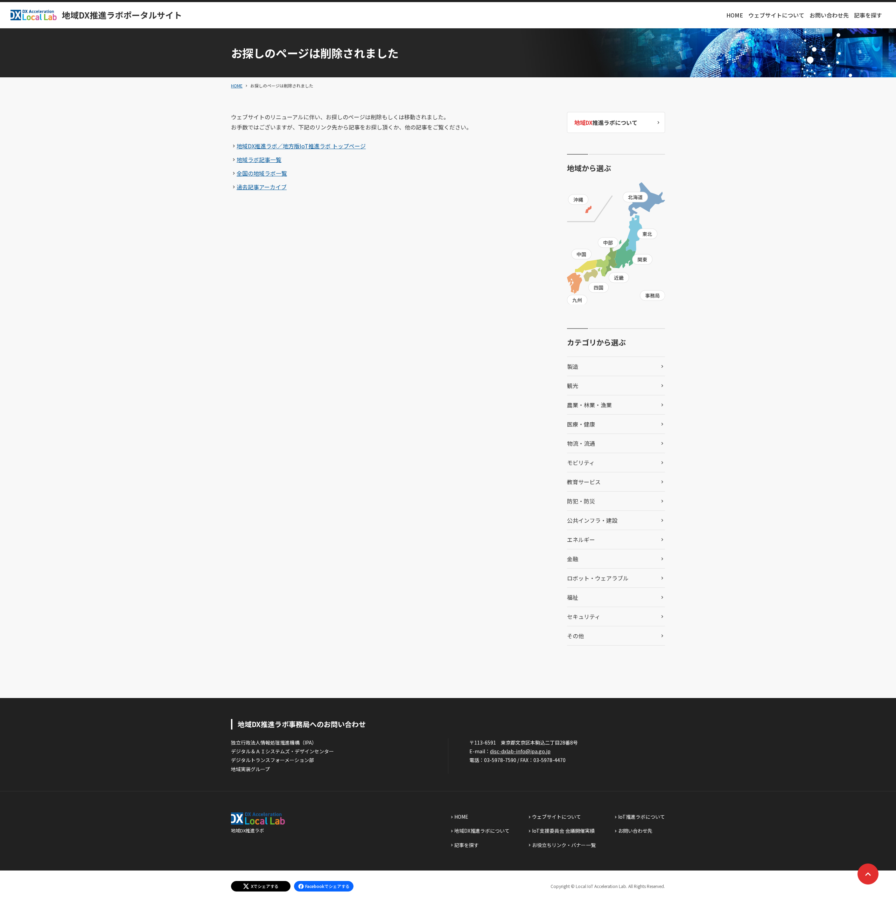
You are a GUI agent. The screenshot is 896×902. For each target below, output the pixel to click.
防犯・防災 (581, 501)
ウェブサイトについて (776, 15)
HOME (734, 15)
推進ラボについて (605, 122)
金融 (572, 559)
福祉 (572, 597)
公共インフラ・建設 (592, 520)
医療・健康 (581, 424)
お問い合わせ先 (829, 15)
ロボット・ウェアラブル (598, 578)
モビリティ (581, 462)
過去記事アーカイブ (262, 187)
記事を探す (868, 15)
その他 (575, 636)
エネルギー (581, 539)
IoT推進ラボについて (641, 816)
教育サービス (584, 482)
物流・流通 (581, 443)
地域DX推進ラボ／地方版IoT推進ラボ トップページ (301, 146)
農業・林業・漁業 (589, 405)
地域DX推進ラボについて (482, 830)
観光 (572, 385)
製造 (572, 366)
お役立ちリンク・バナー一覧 (564, 844)
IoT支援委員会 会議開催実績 (563, 830)
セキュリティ (583, 616)
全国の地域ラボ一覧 (262, 173)
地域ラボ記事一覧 (259, 159)
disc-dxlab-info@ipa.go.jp (520, 751)
